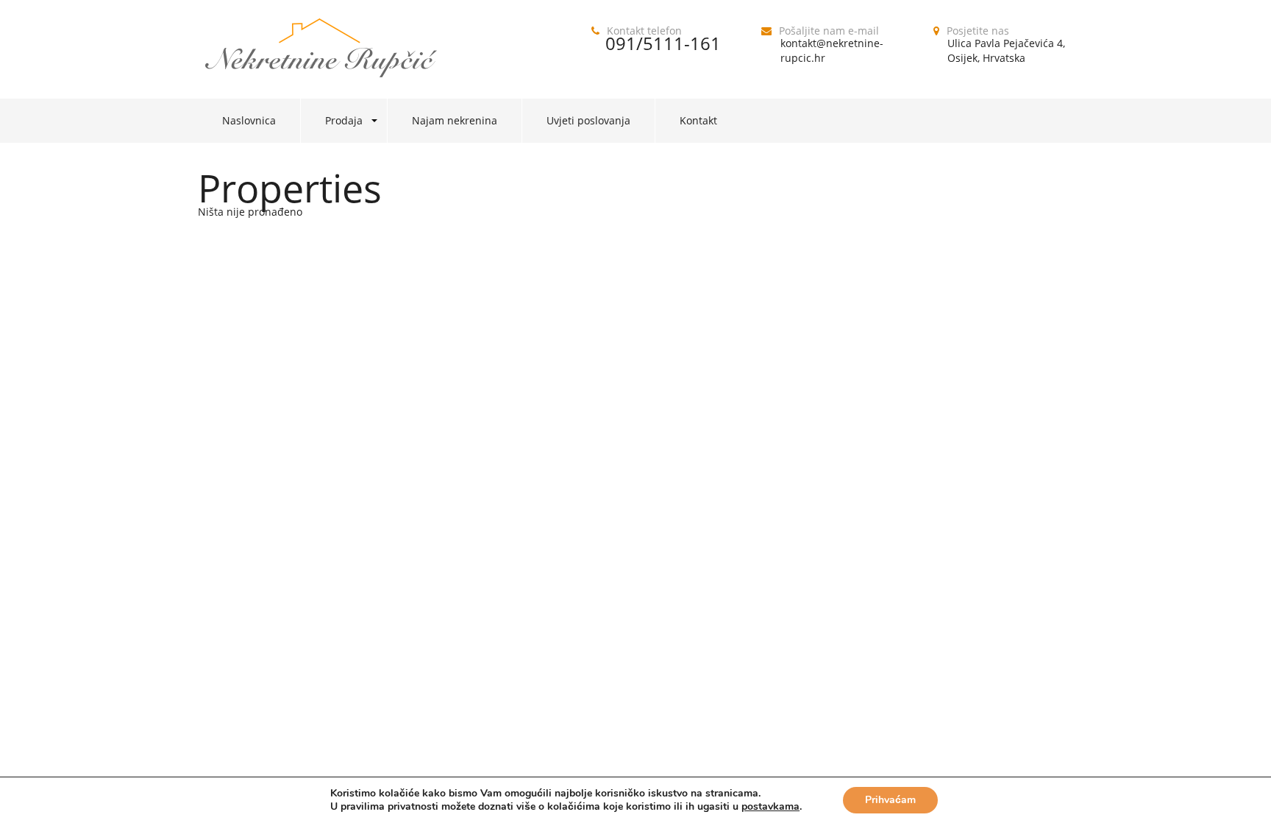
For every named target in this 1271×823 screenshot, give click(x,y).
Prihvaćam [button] (890, 800)
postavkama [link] (770, 806)
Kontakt (698, 120)
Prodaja (344, 120)
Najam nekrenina (454, 120)
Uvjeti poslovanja (588, 120)
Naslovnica (249, 120)
